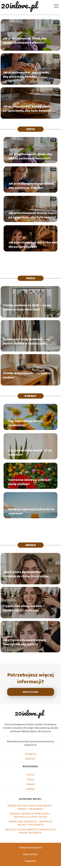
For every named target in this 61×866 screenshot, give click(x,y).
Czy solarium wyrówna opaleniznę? (25, 423)
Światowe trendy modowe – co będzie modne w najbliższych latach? (26, 341)
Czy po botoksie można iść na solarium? (30, 452)
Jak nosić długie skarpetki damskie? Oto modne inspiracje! (30, 831)
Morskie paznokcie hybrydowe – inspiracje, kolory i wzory (30, 815)
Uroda (30, 545)
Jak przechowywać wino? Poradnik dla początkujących (34, 244)
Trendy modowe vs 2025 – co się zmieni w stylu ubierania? (27, 307)
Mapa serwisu (30, 854)
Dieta (30, 129)
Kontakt (30, 759)
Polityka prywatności (30, 848)
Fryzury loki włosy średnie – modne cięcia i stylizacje (23, 608)
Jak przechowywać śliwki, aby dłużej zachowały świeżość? (25, 40)
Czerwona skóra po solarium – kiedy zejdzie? (30, 482)
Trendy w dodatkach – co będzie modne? (27, 375)
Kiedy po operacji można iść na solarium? (31, 511)
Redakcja (30, 754)
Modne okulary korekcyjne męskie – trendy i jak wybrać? (30, 807)
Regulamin (30, 861)
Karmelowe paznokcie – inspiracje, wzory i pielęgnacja (30, 823)
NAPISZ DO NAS (30, 692)
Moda (30, 278)
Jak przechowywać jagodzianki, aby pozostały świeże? (26, 74)
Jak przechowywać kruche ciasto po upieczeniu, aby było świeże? (27, 108)
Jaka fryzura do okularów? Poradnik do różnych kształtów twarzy (26, 574)
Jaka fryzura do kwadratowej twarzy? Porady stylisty (24, 642)
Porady (30, 396)
